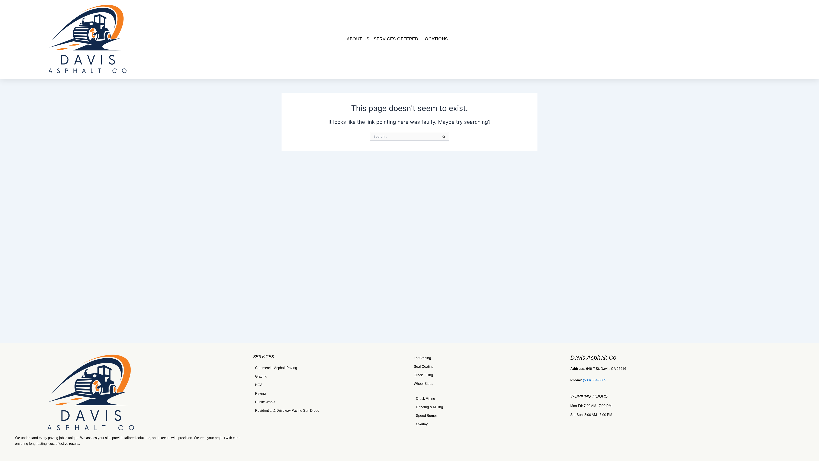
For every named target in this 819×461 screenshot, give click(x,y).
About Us (358, 38)
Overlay (422, 424)
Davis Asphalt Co (593, 357)
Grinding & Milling (429, 407)
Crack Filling (423, 375)
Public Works (265, 402)
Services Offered (396, 38)
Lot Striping (422, 358)
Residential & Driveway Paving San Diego (287, 410)
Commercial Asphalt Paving (276, 368)
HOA (259, 385)
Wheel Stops (423, 383)
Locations (435, 38)
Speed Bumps (426, 415)
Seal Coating (424, 366)
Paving (260, 393)
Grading (261, 376)
